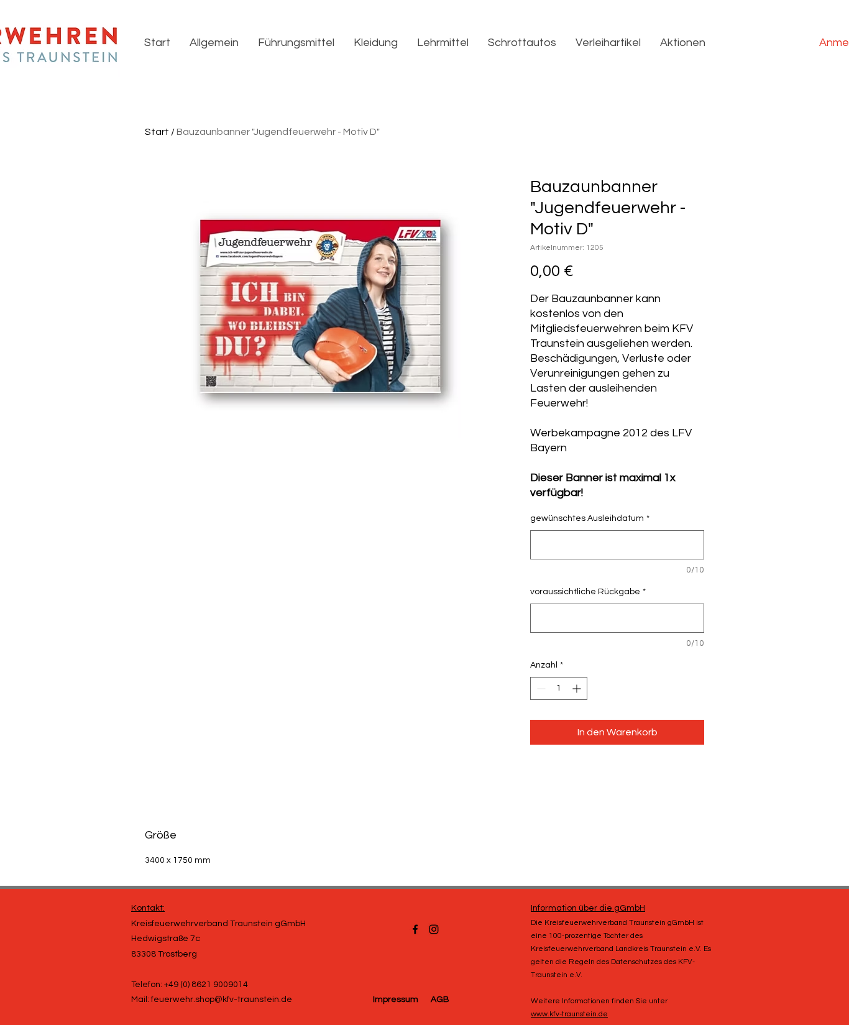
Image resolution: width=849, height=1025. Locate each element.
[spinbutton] (559, 688)
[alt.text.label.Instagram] (434, 929)
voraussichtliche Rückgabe (588, 591)
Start (157, 132)
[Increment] (577, 688)
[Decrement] (540, 688)
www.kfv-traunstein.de (569, 1014)
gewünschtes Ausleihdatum (589, 518)
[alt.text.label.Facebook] (415, 929)
